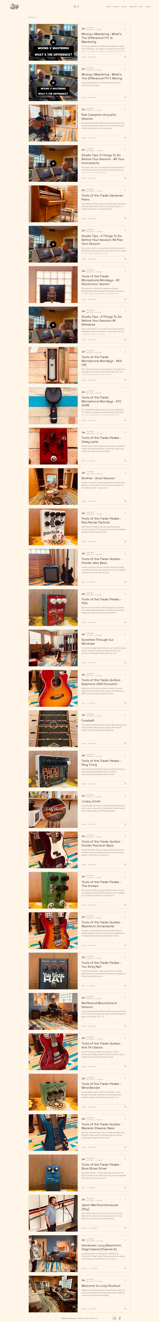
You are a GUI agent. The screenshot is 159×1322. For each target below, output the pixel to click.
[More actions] (126, 28)
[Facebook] (78, 6)
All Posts (32, 17)
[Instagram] (74, 6)
